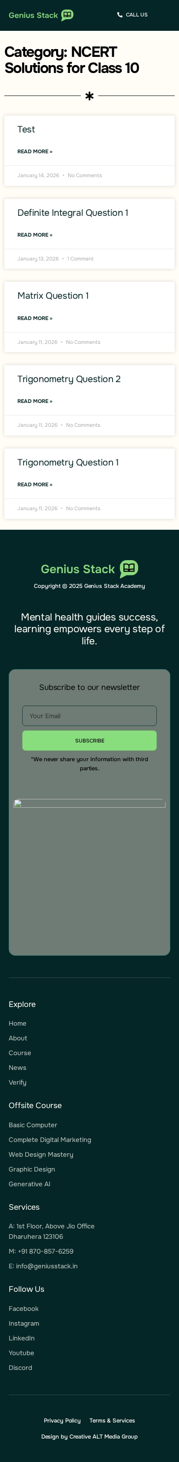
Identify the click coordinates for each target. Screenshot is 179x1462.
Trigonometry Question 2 (69, 379)
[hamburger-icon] (164, 15)
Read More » (35, 151)
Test (26, 129)
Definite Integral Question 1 (73, 212)
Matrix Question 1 (53, 295)
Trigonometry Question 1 (68, 462)
